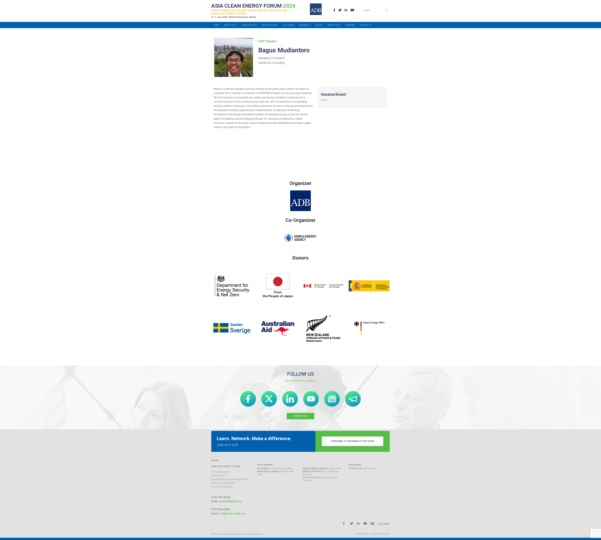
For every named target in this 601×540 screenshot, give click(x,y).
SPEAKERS (304, 25)
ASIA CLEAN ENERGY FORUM (253, 5)
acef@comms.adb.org (232, 513)
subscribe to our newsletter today (352, 441)
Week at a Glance (270, 25)
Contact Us (365, 25)
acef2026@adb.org (230, 501)
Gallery (319, 25)
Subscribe (350, 25)
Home (216, 25)
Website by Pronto (381, 534)
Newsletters (334, 25)
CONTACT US (300, 416)
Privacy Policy (363, 534)
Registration (248, 25)
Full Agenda (288, 25)
